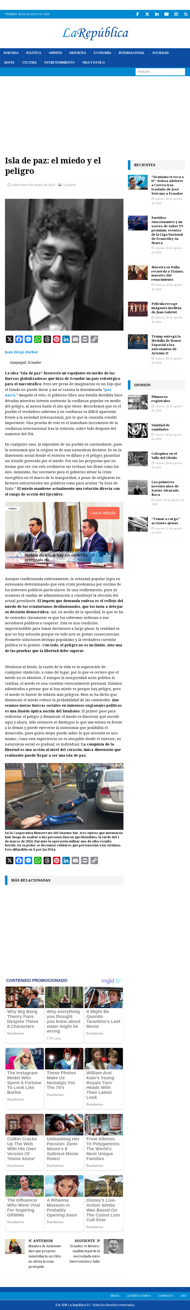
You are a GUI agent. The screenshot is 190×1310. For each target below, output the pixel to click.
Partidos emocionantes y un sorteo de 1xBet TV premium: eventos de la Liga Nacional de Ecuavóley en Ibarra (167, 230)
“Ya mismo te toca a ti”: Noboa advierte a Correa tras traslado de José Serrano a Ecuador (167, 185)
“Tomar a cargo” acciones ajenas (165, 521)
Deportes (78, 53)
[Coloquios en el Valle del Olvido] (138, 459)
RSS (183, 1295)
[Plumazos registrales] (138, 402)
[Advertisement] (95, 113)
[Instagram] (176, 14)
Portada (11, 53)
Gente (9, 62)
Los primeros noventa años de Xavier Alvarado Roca (165, 488)
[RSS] (185, 14)
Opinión (55, 53)
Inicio (114, 1295)
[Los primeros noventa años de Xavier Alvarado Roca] (138, 487)
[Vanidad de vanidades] (138, 430)
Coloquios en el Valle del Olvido (164, 455)
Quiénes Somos (139, 1295)
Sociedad (160, 53)
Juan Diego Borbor (21, 352)
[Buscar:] (160, 72)
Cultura (29, 62)
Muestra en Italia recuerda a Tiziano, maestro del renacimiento (167, 273)
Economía (102, 53)
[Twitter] (147, 14)
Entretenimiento (59, 62)
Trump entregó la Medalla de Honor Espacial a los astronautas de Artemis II (166, 344)
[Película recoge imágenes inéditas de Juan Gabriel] (138, 309)
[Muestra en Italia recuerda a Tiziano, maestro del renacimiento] (138, 272)
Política (33, 53)
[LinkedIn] (156, 14)
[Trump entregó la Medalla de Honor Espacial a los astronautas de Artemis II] (138, 341)
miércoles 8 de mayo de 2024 (33, 185)
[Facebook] (137, 14)
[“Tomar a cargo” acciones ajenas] (138, 524)
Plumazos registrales (160, 398)
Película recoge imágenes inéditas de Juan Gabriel (166, 307)
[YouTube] (166, 14)
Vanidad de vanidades (160, 427)
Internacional (132, 53)
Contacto (165, 1295)
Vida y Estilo (93, 62)
